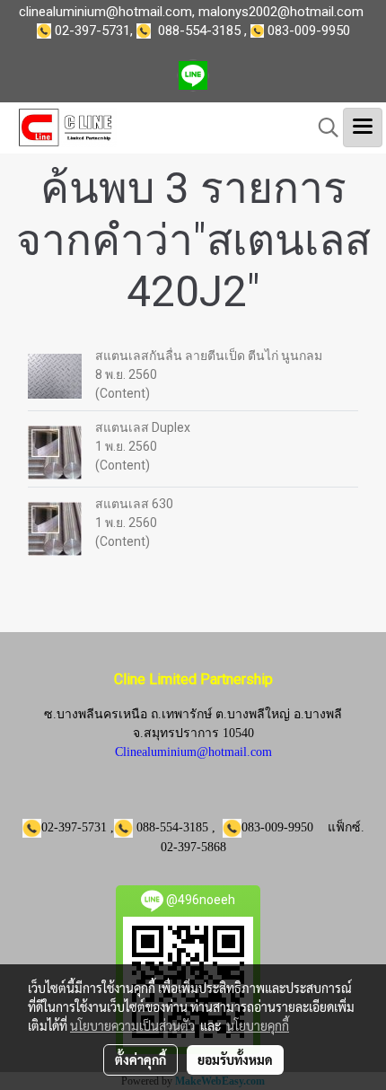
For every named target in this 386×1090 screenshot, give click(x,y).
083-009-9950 (309, 30)
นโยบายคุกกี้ (257, 1025)
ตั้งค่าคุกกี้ (140, 1059)
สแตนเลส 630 (134, 504)
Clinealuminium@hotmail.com (193, 752)
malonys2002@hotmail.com (281, 12)
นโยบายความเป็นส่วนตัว (132, 1025)
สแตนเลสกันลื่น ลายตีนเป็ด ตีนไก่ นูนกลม (208, 355)
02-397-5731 (92, 30)
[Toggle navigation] (362, 127)
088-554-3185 (199, 30)
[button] (322, 127)
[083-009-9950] (147, 30)
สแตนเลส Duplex (142, 427)
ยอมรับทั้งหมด (235, 1059)
